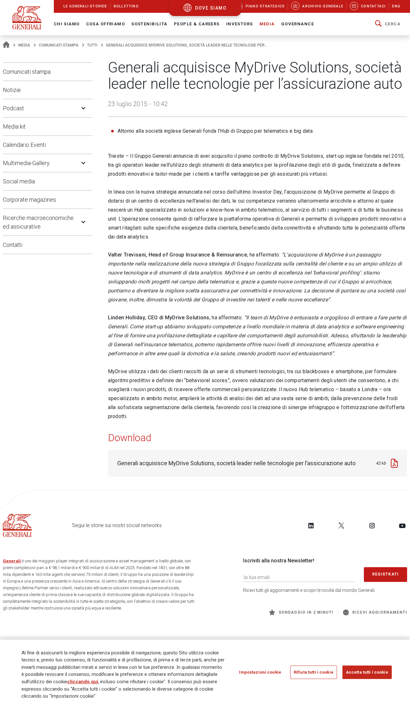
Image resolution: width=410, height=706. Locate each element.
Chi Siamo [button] (67, 23)
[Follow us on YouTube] (402, 525)
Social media (19, 181)
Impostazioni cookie (260, 672)
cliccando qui (82, 682)
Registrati (385, 574)
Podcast (13, 108)
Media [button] (267, 23)
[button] (387, 24)
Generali (12, 561)
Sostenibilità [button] (149, 23)
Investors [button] (239, 23)
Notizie (12, 90)
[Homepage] (6, 45)
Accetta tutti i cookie (367, 672)
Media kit (14, 126)
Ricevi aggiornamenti (379, 612)
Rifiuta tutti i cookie (313, 672)
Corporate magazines (29, 199)
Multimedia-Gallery (26, 163)
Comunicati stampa (58, 45)
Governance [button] (297, 23)
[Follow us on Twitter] (341, 525)
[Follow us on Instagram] (372, 525)
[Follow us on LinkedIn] (311, 525)
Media (24, 45)
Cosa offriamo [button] (105, 23)
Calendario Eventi (24, 144)
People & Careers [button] (197, 23)
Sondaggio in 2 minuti (306, 612)
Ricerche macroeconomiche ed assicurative (38, 222)
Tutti (92, 45)
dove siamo (210, 8)
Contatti (12, 244)
